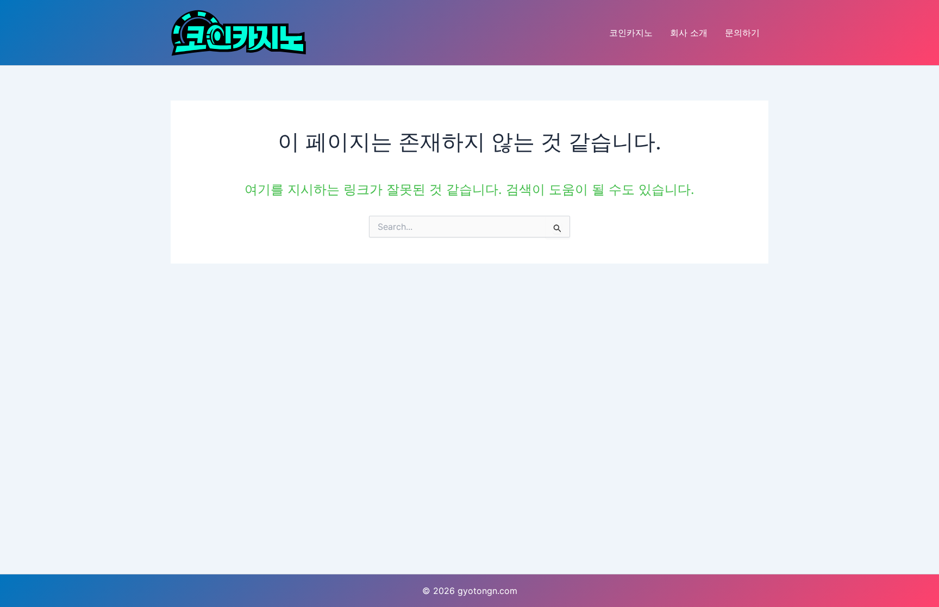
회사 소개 (689, 32)
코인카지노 (631, 32)
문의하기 (742, 32)
